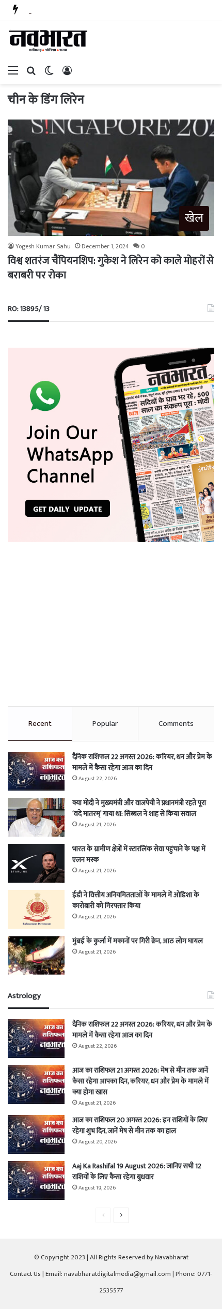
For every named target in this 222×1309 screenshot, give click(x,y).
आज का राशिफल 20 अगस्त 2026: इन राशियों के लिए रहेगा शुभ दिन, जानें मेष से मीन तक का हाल (140, 1125)
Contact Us (25, 1274)
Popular (105, 723)
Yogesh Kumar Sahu (43, 246)
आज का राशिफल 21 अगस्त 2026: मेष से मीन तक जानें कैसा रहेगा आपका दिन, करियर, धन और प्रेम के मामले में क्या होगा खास (140, 1081)
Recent (40, 723)
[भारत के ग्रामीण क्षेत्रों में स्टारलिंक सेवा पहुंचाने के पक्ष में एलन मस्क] (36, 863)
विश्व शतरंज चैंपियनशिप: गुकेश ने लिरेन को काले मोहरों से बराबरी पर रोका (111, 268)
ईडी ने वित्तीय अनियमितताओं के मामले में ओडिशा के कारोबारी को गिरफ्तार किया (135, 900)
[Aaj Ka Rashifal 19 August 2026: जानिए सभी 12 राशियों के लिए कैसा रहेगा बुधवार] (36, 1180)
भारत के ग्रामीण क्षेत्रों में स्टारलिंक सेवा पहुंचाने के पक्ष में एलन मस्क (138, 854)
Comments (176, 723)
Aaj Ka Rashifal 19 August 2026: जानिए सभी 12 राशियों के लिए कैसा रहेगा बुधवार (136, 1171)
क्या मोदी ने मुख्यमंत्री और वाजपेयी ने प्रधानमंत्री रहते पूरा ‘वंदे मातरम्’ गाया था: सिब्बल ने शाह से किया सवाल (139, 808)
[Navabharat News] (49, 40)
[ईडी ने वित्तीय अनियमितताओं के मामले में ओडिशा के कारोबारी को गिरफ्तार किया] (36, 909)
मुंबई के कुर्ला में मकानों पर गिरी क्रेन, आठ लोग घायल (137, 941)
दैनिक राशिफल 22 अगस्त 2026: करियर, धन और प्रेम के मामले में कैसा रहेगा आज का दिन (142, 762)
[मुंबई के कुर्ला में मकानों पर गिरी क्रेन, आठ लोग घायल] (36, 955)
